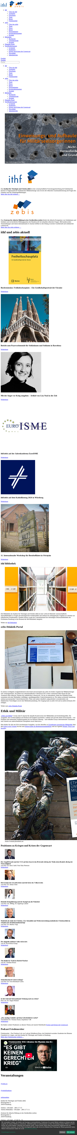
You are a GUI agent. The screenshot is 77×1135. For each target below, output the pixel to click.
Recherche (12, 39)
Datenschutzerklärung (31, 1128)
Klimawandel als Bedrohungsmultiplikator (38, 726)
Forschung (12, 15)
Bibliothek (8, 37)
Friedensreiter (13, 21)
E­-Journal (12, 48)
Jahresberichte (13, 55)
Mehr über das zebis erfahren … (11, 227)
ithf (6, 10)
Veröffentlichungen (11, 46)
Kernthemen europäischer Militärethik (60, 724)
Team (10, 17)
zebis (6, 22)
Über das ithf (13, 12)
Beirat (11, 19)
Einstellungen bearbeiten (8, 1132)
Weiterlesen (4, 291)
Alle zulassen (70, 1132)
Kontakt (11, 35)
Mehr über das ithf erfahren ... (10, 194)
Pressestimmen (13, 31)
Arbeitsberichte (13, 40)
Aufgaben (12, 13)
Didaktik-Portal (10, 44)
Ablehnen (62, 1132)
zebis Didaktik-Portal (15, 706)
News (11, 28)
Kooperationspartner (15, 33)
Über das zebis (13, 24)
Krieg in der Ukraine (10, 726)
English (3, 58)
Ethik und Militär (7, 716)
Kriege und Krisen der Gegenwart (19, 51)
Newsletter (12, 53)
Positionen (12, 50)
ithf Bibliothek (12, 622)
